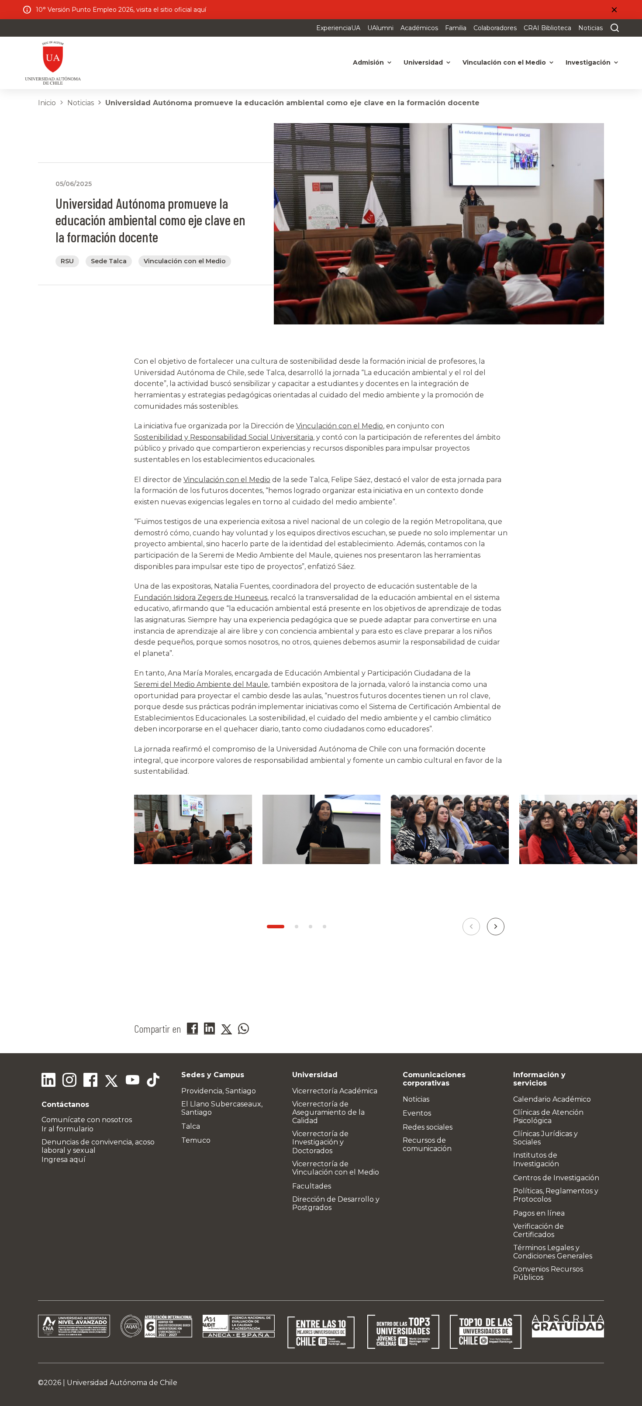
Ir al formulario (67, 1129)
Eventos (417, 1113)
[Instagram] (69, 1081)
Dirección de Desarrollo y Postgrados (336, 1203)
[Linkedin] (48, 1081)
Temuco (196, 1140)
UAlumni (380, 28)
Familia (455, 28)
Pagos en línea (539, 1213)
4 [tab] (324, 926)
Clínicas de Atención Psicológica (548, 1116)
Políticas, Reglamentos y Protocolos (555, 1195)
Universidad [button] (423, 62)
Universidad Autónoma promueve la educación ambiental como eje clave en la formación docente (292, 103)
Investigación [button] (588, 62)
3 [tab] (310, 926)
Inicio (47, 103)
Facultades (311, 1186)
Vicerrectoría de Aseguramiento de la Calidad (328, 1112)
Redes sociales (427, 1127)
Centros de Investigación (556, 1178)
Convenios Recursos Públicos (548, 1273)
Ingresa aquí (63, 1159)
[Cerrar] (614, 9)
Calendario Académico (552, 1099)
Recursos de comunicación (427, 1144)
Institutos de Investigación (536, 1159)
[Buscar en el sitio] (612, 28)
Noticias (590, 28)
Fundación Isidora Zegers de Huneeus (200, 597)
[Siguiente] (495, 926)
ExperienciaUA (338, 28)
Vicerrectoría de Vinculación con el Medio (335, 1168)
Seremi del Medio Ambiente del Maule (201, 684)
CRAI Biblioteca (547, 28)
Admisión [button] (368, 62)
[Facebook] (90, 1081)
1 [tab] (275, 926)
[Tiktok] (153, 1081)
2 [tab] (296, 926)
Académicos (419, 28)
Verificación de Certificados (538, 1230)
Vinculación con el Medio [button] (504, 62)
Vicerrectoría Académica (334, 1091)
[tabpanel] (193, 840)
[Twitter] (111, 1081)
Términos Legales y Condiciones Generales (552, 1252)
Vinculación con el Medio (339, 426)
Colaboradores (495, 28)
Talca (190, 1126)
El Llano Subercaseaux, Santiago (221, 1108)
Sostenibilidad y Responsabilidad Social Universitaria (223, 437)
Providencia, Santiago (218, 1091)
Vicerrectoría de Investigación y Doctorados (320, 1142)
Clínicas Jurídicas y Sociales (545, 1138)
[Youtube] (132, 1081)
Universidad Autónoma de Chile (122, 1382)
